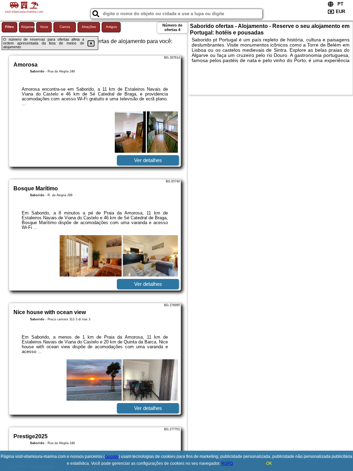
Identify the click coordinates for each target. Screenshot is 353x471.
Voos (44, 27)
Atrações (89, 27)
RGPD (227, 463)
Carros (65, 27)
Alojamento (27, 27)
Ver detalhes (148, 160)
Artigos (111, 27)
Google (112, 456)
